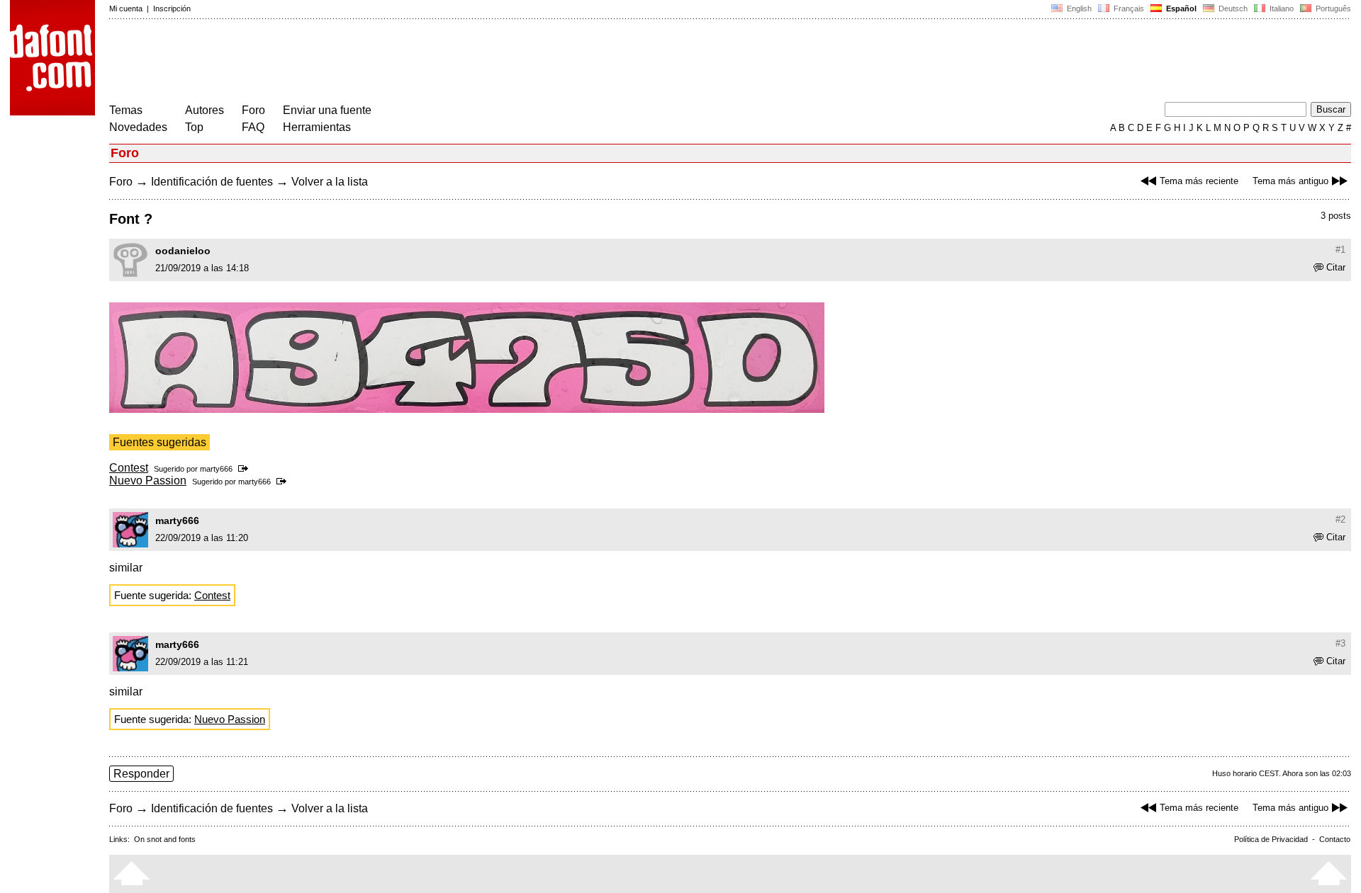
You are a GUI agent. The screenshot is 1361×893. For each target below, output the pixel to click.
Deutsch (1232, 8)
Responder (141, 774)
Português (1331, 8)
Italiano (1280, 8)
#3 (1340, 643)
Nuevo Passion (147, 480)
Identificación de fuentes (212, 182)
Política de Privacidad (1271, 839)
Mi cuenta (125, 8)
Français (1127, 8)
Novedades (138, 127)
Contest (128, 468)
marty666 (216, 469)
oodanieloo (183, 250)
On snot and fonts (165, 839)
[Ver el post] (245, 469)
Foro (253, 110)
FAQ (253, 127)
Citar (1335, 267)
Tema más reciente (1199, 181)
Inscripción (172, 8)
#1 (1340, 249)
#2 (1340, 519)
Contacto (1334, 839)
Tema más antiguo (1290, 181)
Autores (204, 110)
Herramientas (317, 127)
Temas (125, 110)
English (1078, 8)
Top (194, 127)
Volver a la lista (329, 182)
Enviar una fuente (327, 110)
